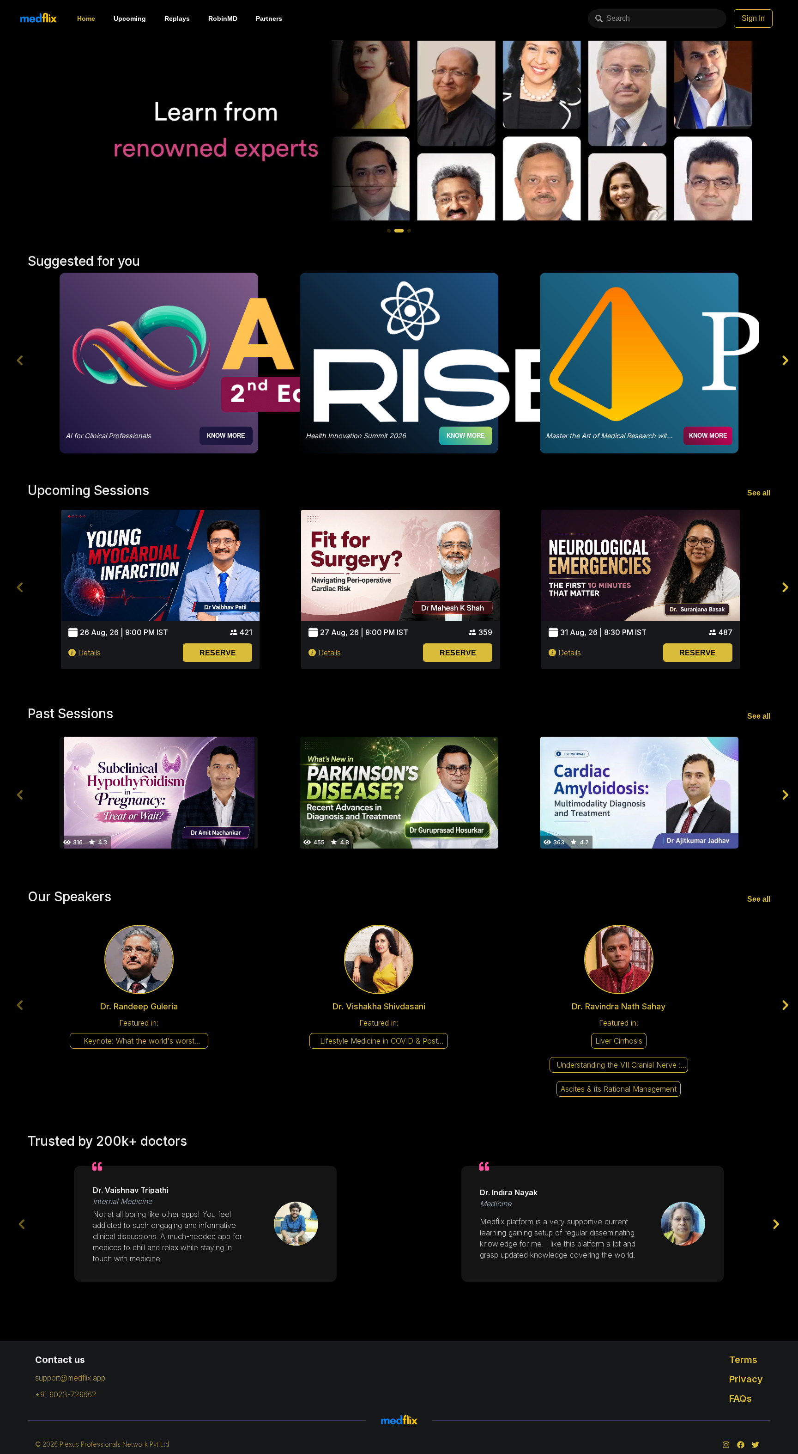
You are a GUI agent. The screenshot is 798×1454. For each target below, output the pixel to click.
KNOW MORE (226, 435)
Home (86, 18)
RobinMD (222, 18)
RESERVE (218, 653)
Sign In (753, 18)
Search (618, 18)
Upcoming (130, 18)
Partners (269, 18)
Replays (177, 18)
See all (758, 493)
